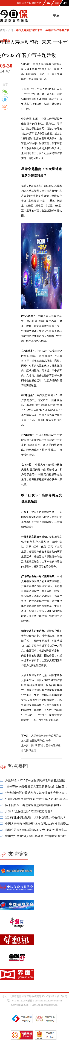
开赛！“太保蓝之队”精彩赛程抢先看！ (29, 811)
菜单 (55, 16)
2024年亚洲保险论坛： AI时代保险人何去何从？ (35, 817)
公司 (10, 30)
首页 (2, 30)
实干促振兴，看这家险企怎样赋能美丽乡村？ (33, 805)
